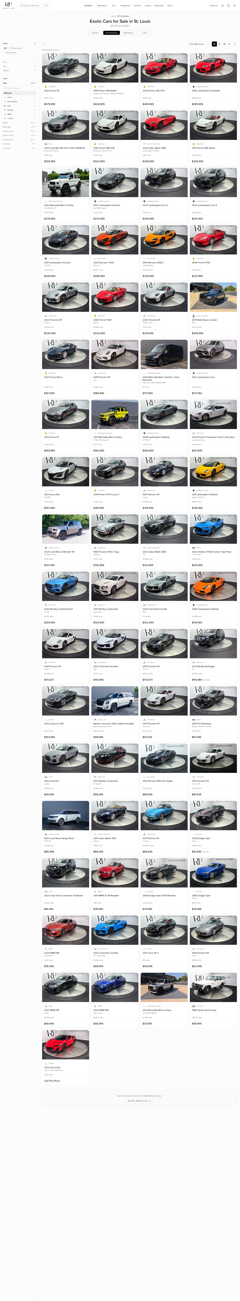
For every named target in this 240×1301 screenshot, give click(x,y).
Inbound (95, 33)
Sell (113, 5)
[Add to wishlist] (85, 57)
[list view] (234, 44)
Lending (148, 5)
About (169, 5)
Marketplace (102, 5)
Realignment (11, 52)
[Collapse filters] (44, 44)
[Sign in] (234, 5)
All (5, 48)
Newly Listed (17, 48)
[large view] (214, 44)
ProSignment (125, 5)
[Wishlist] (228, 5)
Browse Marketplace (138, 1101)
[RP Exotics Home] (8, 5)
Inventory (88, 5)
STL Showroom (112, 33)
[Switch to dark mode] (222, 5)
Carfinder (137, 5)
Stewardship (159, 5)
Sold (145, 33)
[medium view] (224, 44)
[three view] (219, 44)
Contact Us (213, 5)
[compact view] (229, 44)
